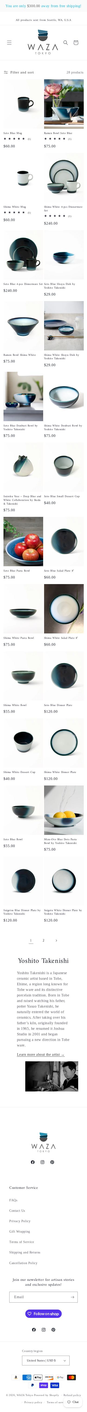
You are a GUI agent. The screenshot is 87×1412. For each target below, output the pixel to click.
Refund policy (72, 1395)
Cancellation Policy (23, 1263)
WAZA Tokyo (25, 1395)
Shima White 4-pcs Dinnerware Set (63, 209)
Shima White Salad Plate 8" (61, 638)
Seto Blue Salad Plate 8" (59, 571)
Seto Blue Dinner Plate (58, 705)
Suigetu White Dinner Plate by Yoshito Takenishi (63, 912)
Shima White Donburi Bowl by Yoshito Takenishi (63, 427)
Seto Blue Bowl (13, 840)
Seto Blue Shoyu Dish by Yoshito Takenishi (59, 286)
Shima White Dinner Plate (60, 772)
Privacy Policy (19, 1221)
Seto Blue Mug (12, 133)
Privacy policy (33, 1402)
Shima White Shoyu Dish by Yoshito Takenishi (61, 357)
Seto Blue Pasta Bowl (16, 571)
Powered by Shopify (46, 1395)
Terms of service (57, 1402)
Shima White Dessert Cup (19, 772)
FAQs (13, 1200)
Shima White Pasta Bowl (18, 638)
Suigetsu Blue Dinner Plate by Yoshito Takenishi (22, 912)
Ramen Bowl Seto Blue (58, 133)
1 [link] (31, 940)
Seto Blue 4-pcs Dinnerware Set (23, 284)
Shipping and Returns (24, 1252)
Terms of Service (21, 1242)
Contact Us (17, 1210)
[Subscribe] (72, 1297)
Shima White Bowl (15, 705)
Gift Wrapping (19, 1231)
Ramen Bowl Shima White (19, 355)
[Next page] (56, 940)
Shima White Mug (14, 207)
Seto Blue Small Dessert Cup (62, 497)
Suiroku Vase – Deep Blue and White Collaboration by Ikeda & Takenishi (22, 500)
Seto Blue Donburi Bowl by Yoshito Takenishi (20, 427)
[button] (9, 43)
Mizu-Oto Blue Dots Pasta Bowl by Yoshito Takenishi (60, 841)
